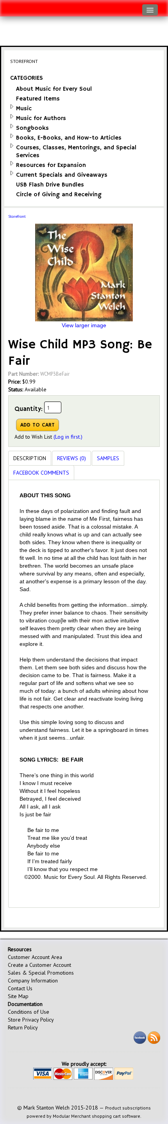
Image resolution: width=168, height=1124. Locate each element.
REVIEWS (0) (71, 458)
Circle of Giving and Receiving (59, 194)
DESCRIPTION (29, 458)
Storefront (17, 216)
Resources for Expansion (51, 165)
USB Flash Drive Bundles (50, 184)
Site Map (18, 996)
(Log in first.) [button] (68, 436)
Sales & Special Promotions (41, 972)
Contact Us (20, 988)
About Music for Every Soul (54, 89)
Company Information (33, 980)
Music (24, 108)
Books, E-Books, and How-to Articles (69, 138)
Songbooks (32, 128)
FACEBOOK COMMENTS (41, 472)
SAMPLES (108, 458)
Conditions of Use (28, 1011)
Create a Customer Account (39, 964)
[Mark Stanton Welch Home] (10, 6)
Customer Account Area (35, 957)
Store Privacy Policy (31, 1019)
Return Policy (23, 1027)
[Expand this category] (12, 106)
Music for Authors (41, 118)
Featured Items (38, 98)
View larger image (84, 325)
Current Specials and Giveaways (61, 175)
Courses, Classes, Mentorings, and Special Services (76, 151)
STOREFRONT (24, 61)
